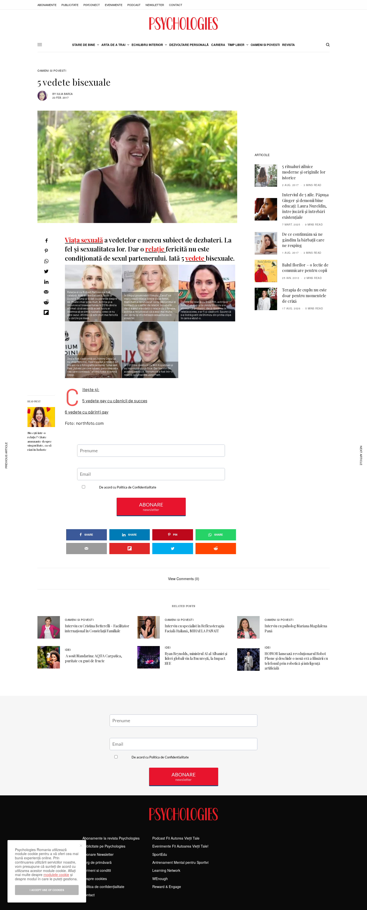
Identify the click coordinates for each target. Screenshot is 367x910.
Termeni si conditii (96, 870)
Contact (175, 5)
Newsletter (155, 5)
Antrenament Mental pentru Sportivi (180, 862)
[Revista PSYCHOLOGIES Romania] (183, 23)
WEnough (160, 878)
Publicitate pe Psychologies (103, 846)
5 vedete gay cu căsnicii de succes (114, 400)
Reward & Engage (166, 886)
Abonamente (46, 5)
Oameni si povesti (51, 70)
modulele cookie (56, 874)
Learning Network (166, 870)
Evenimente (113, 5)
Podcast (134, 5)
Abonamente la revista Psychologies (111, 838)
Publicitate (69, 5)
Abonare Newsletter (98, 854)
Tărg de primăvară (97, 862)
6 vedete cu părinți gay (86, 412)
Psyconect (91, 5)
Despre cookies (94, 878)
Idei (68, 650)
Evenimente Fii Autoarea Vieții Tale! (180, 846)
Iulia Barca (65, 94)
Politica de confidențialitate (103, 886)
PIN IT (210, 293)
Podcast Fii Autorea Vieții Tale (175, 838)
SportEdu (159, 854)
